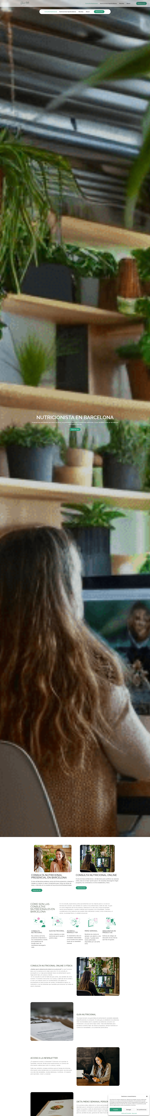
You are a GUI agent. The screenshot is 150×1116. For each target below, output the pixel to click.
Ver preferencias (141, 1109)
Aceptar (115, 1109)
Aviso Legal (134, 1113)
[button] (147, 1096)
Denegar (128, 1109)
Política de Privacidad (126, 1113)
